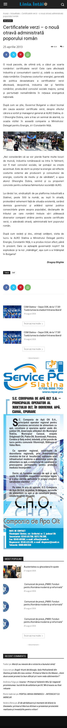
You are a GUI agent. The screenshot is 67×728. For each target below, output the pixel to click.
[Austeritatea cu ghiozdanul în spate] (12, 571)
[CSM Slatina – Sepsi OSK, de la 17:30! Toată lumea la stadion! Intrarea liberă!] (12, 311)
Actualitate (15, 13)
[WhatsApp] (28, 55)
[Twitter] (13, 55)
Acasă (5, 13)
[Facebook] (6, 55)
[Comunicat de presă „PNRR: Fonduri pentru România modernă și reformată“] (12, 589)
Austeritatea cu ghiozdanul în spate (41, 567)
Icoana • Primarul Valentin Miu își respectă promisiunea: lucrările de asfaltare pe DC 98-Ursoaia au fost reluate (32, 685)
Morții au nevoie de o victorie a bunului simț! (33, 664)
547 (13, 272)
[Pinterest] (20, 55)
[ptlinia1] (33, 377)
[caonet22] (33, 471)
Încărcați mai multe (32, 323)
